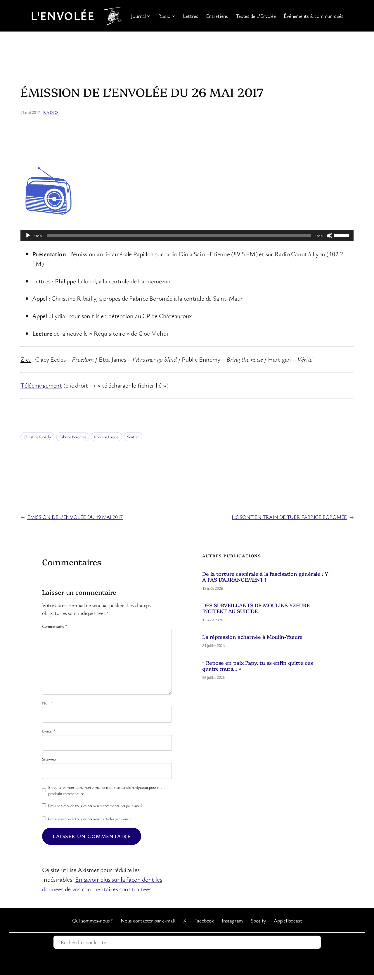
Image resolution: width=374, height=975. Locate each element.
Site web (49, 759)
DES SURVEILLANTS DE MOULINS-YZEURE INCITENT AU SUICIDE (256, 608)
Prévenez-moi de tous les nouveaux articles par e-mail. (89, 818)
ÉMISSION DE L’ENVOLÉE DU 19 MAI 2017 (75, 516)
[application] (187, 235)
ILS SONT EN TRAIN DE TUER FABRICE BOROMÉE (289, 516)
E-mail (48, 731)
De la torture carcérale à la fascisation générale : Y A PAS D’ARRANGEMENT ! (265, 576)
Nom (47, 703)
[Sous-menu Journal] (148, 16)
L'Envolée (63, 15)
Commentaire (54, 626)
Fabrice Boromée (72, 436)
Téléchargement (41, 385)
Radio (50, 112)
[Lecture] (28, 235)
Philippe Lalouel (106, 436)
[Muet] (330, 235)
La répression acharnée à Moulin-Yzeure (252, 636)
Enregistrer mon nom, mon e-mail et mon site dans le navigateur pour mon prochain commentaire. (106, 790)
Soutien (133, 436)
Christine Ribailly (37, 436)
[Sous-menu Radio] (173, 16)
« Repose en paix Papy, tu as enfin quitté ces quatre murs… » (257, 665)
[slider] (342, 235)
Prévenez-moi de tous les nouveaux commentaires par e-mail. (95, 805)
